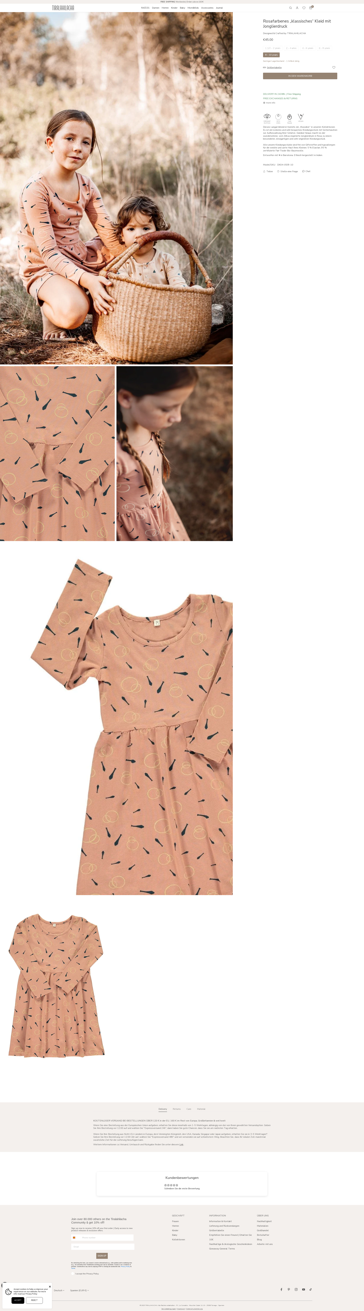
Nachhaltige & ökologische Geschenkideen (230, 1244)
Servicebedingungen (168, 1309)
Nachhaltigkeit (264, 1221)
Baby (174, 1235)
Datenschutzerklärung (194, 1309)
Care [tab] (189, 1109)
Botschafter (263, 1235)
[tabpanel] (182, 1132)
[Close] (49, 1286)
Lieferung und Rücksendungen (224, 1225)
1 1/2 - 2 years (273, 48)
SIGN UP (102, 1255)
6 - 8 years (324, 48)
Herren (175, 1225)
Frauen (175, 1221)
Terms (73, 1268)
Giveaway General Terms (222, 1248)
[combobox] (76, 1238)
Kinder (175, 1230)
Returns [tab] (177, 1109)
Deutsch (58, 1290)
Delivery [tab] (163, 1109)
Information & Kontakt (220, 1221)
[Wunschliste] (304, 7)
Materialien (262, 1225)
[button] (156, 8)
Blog (259, 1239)
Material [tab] (201, 1109)
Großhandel (263, 1230)
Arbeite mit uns (265, 1244)
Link (181, 1144)
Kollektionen (178, 1239)
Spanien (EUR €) (78, 1290)
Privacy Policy (125, 1266)
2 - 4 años (291, 48)
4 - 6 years (307, 48)
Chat (307, 171)
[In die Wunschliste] (333, 67)
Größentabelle (216, 1230)
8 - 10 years (271, 54)
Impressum (181, 1309)
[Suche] (290, 7)
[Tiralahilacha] (63, 8)
